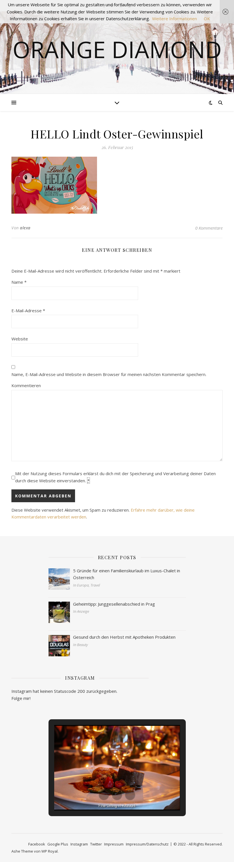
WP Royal (49, 851)
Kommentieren (26, 385)
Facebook (36, 844)
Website (19, 339)
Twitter (96, 844)
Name (19, 282)
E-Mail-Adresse (28, 310)
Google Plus (57, 844)
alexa (25, 227)
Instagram (79, 844)
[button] (104, 795)
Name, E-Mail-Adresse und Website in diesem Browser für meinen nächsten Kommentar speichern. (108, 374)
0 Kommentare (209, 228)
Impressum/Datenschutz (147, 844)
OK (207, 18)
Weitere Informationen (174, 18)
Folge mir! (21, 698)
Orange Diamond (117, 49)
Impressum (114, 844)
